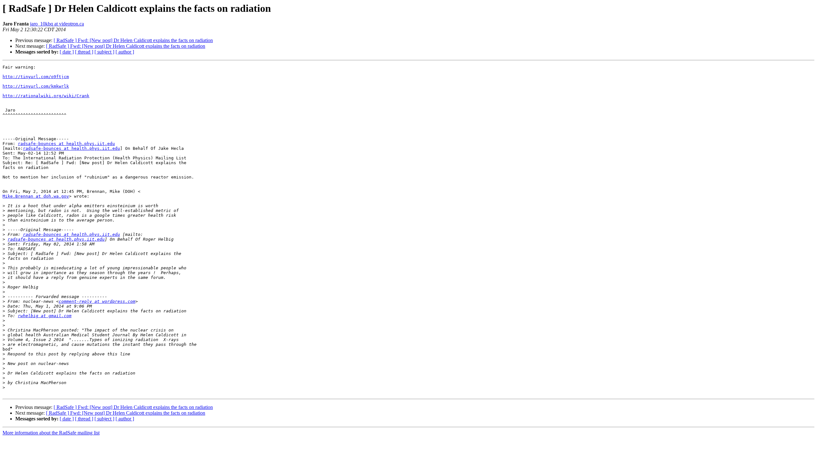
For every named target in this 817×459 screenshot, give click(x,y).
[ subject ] (104, 52)
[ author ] (125, 52)
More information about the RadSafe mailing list (51, 432)
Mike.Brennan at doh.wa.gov (36, 196)
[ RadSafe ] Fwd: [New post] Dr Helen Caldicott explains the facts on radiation (133, 40)
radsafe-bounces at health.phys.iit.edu (66, 143)
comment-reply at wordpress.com (97, 301)
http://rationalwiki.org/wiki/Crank (46, 95)
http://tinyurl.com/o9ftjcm (36, 76)
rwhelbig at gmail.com (44, 315)
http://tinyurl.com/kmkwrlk (36, 86)
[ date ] (67, 52)
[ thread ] (84, 52)
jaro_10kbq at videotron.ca (57, 23)
